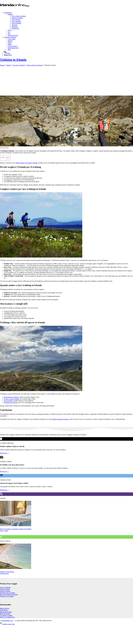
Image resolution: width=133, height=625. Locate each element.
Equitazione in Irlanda (10, 402)
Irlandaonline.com (7, 620)
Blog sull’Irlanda (5, 614)
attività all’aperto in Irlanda (60, 419)
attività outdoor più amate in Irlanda (26, 163)
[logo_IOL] (14, 9)
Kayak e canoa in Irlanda (11, 399)
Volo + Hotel (4, 531)
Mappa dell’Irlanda (6, 612)
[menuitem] (68, 24)
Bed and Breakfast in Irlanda (9, 594)
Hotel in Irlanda (5, 589)
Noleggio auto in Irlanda (7, 593)
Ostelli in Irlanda (5, 591)
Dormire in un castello (7, 596)
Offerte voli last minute (7, 572)
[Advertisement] (66, 81)
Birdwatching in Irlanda (11, 397)
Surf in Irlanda (8, 401)
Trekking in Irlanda (13, 59)
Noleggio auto (4, 573)
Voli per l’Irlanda (5, 587)
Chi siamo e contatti (6, 615)
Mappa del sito (4, 608)
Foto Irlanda (3, 610)
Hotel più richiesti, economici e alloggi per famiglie (15, 529)
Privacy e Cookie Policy (7, 617)
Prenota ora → (4, 453)
